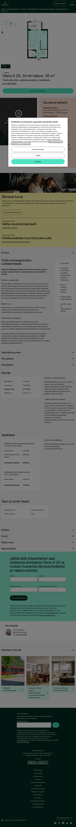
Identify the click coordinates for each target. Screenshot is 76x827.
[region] (38, 142)
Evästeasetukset (38, 149)
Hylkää (38, 155)
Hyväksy (38, 162)
